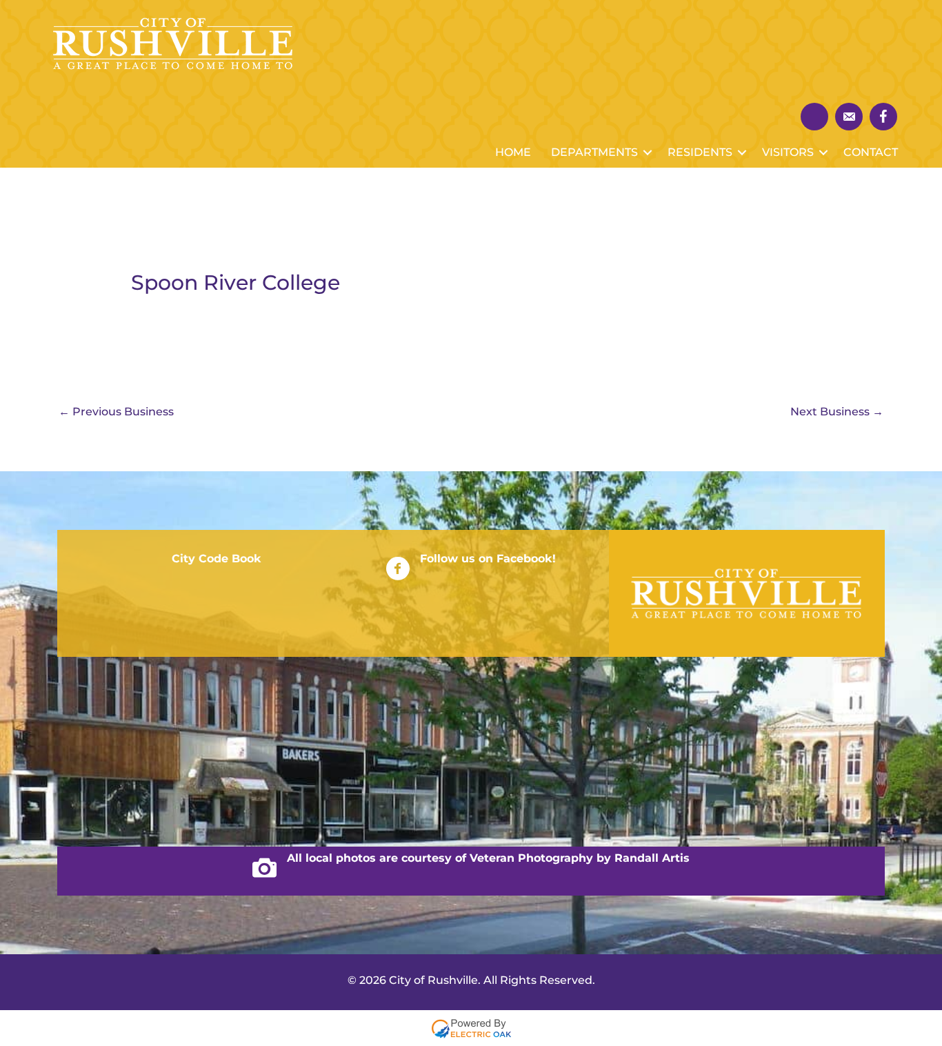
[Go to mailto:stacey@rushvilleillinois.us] (849, 116)
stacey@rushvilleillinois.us (179, 779)
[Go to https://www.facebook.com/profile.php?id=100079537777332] (883, 116)
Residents (700, 152)
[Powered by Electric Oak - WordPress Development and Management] (471, 1028)
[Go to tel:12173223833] (814, 116)
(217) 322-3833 (144, 724)
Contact (870, 152)
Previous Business (116, 411)
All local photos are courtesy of (378, 858)
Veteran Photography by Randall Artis (580, 858)
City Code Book (216, 558)
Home (513, 152)
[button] (647, 152)
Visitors (788, 152)
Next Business (836, 411)
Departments (594, 152)
